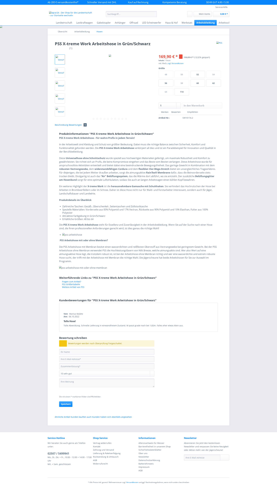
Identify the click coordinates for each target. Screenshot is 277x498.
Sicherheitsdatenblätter (149, 449)
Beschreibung (61, 124)
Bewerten (176, 112)
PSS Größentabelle (70, 284)
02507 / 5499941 (58, 453)
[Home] (50, 22)
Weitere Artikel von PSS (72, 287)
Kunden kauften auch (81, 417)
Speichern (66, 404)
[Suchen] (154, 14)
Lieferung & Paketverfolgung (106, 453)
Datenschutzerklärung (149, 460)
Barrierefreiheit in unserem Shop (154, 446)
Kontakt (96, 446)
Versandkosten (132, 482)
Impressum (143, 467)
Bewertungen (77, 124)
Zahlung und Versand (103, 449)
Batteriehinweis (146, 463)
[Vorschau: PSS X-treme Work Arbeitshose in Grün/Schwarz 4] (60, 98)
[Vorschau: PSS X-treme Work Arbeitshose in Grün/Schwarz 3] (60, 85)
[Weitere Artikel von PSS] (219, 46)
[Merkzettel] (189, 14)
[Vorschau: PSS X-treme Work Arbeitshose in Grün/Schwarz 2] (60, 72)
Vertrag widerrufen (102, 443)
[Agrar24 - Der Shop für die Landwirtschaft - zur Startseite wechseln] (71, 14)
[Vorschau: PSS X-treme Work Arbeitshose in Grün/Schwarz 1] (60, 59)
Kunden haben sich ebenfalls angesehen (112, 417)
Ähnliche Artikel (62, 417)
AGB (95, 460)
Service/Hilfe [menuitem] (221, 7)
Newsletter (143, 456)
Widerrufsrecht (100, 463)
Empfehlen (192, 112)
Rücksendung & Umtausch (106, 456)
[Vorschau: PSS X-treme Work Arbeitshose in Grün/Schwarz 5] (60, 111)
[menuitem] (131, 15)
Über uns (142, 453)
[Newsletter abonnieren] (224, 457)
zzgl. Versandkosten (175, 63)
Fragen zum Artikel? (71, 281)
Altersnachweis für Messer (151, 443)
